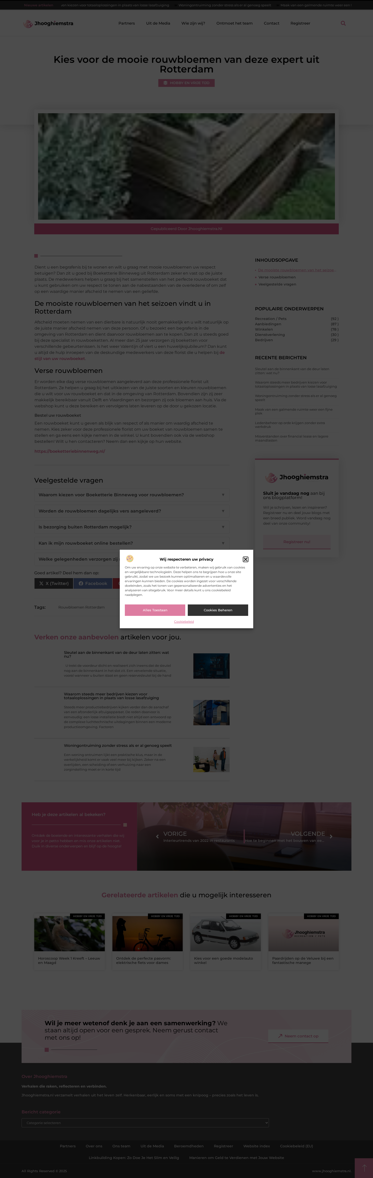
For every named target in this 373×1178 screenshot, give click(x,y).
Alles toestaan (155, 610)
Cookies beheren (218, 610)
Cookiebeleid (184, 621)
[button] (245, 559)
